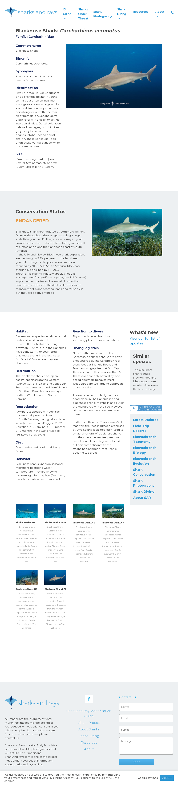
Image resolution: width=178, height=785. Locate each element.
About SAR (142, 498)
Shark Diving (144, 492)
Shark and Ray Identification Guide (88, 713)
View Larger (26, 507)
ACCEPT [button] (167, 777)
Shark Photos (89, 723)
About (89, 749)
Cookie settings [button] (148, 777)
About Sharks (89, 729)
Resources (89, 743)
